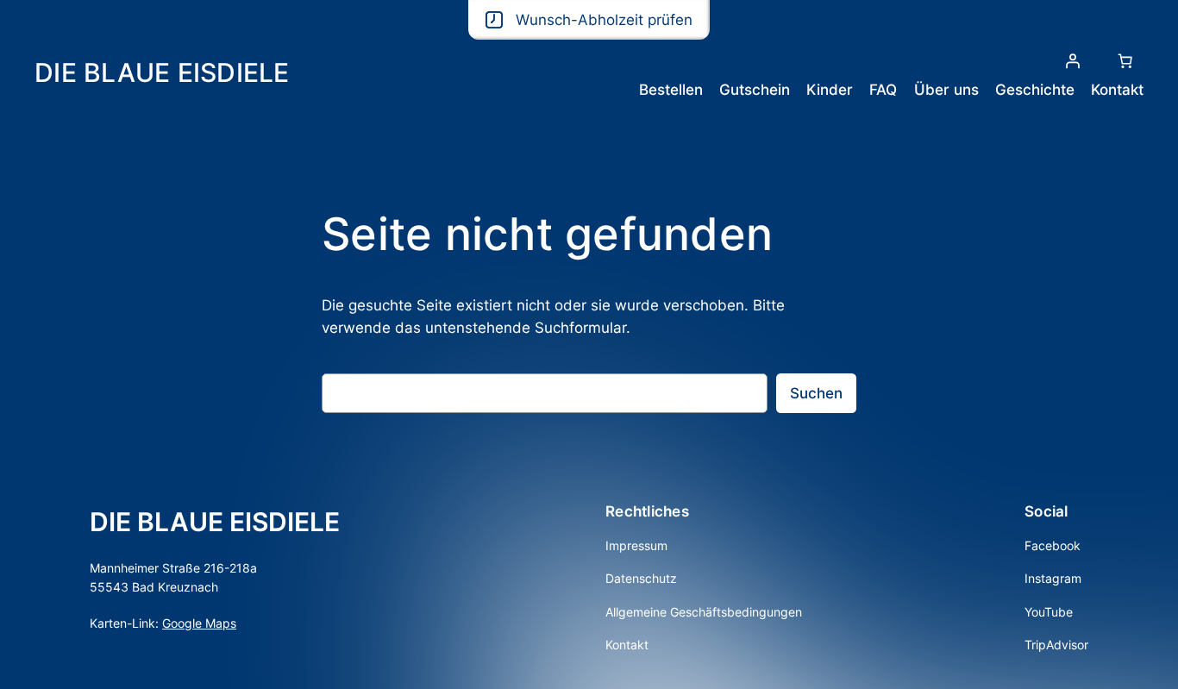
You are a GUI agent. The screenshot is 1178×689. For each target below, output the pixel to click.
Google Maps (199, 623)
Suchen (816, 393)
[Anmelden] (1073, 61)
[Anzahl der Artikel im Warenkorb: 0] (1125, 61)
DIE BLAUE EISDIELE (162, 72)
